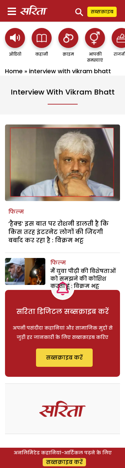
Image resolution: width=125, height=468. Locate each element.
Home (14, 71)
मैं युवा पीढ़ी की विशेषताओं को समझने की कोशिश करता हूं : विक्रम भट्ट (83, 278)
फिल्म (16, 212)
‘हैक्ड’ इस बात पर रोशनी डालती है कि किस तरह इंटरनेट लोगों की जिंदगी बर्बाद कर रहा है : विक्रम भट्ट (58, 231)
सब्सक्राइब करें (64, 357)
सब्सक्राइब (102, 11)
